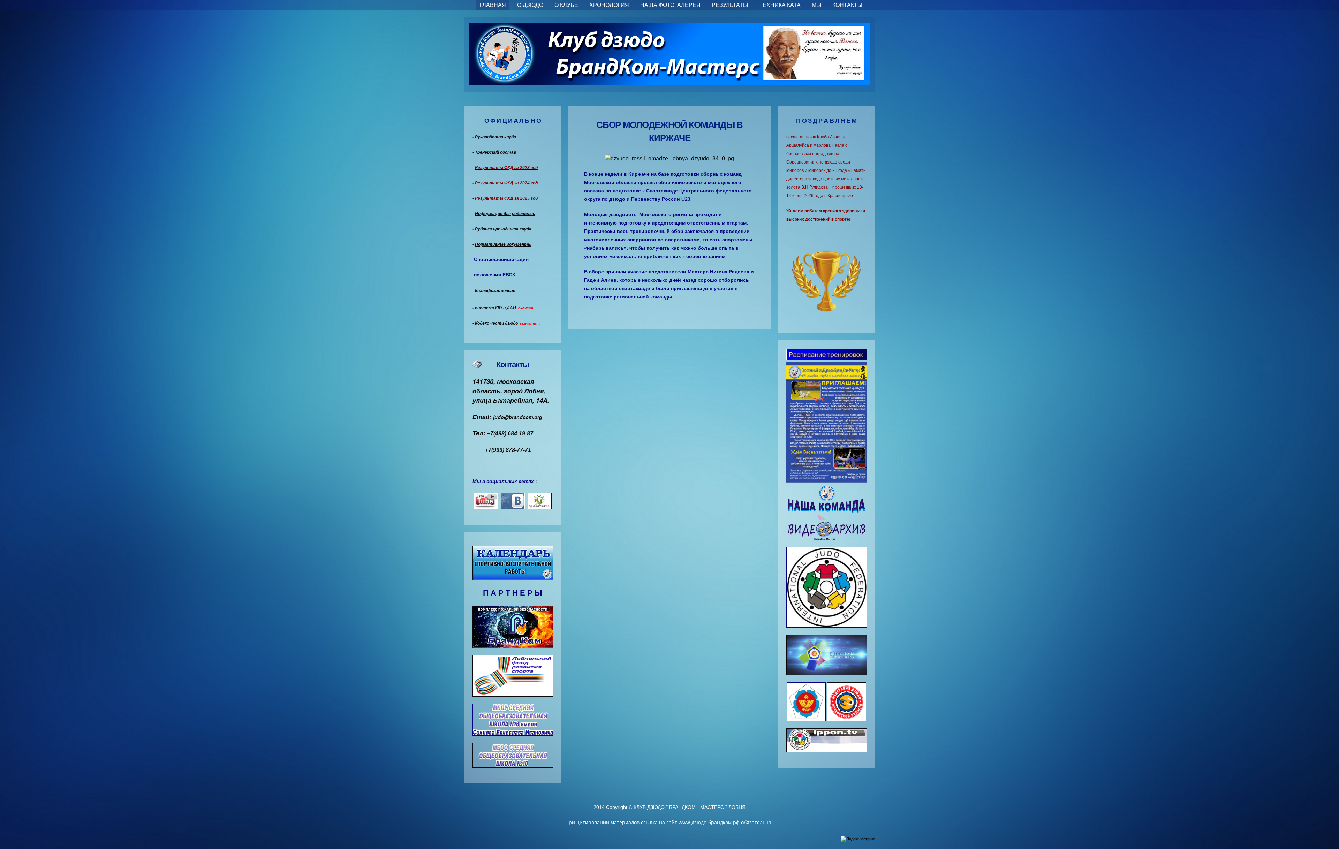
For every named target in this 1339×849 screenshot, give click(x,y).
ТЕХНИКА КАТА (780, 5)
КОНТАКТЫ (847, 5)
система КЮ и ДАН (495, 307)
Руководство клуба (495, 137)
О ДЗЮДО (530, 5)
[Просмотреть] (826, 356)
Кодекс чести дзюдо (496, 323)
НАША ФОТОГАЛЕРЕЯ (670, 5)
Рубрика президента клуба (503, 229)
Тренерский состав (495, 152)
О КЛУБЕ (566, 5)
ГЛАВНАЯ (492, 5)
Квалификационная (495, 290)
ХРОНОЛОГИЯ (609, 5)
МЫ (816, 5)
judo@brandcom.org (517, 417)
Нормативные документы (503, 244)
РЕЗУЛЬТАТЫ (730, 5)
